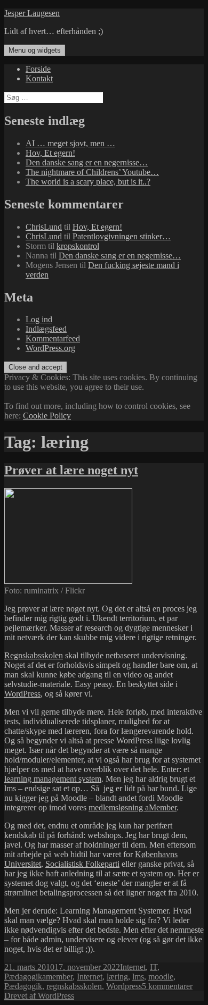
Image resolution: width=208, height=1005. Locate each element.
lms (138, 976)
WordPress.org (50, 348)
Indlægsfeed (46, 328)
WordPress (22, 693)
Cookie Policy (47, 415)
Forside (38, 68)
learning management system (52, 778)
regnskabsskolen (74, 986)
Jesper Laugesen (32, 13)
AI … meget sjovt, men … (70, 143)
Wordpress (124, 986)
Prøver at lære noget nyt (71, 470)
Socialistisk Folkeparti (82, 863)
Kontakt (39, 78)
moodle (160, 976)
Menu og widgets (35, 50)
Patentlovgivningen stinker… (122, 236)
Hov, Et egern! (50, 152)
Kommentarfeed (53, 338)
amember (57, 976)
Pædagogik (23, 976)
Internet (133, 967)
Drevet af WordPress (39, 995)
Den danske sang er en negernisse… (87, 162)
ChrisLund (44, 226)
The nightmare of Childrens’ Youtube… (92, 172)
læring (117, 976)
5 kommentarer (167, 986)
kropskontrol (78, 245)
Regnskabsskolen (33, 655)
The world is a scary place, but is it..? (88, 181)
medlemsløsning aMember (133, 807)
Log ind (39, 319)
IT (153, 967)
